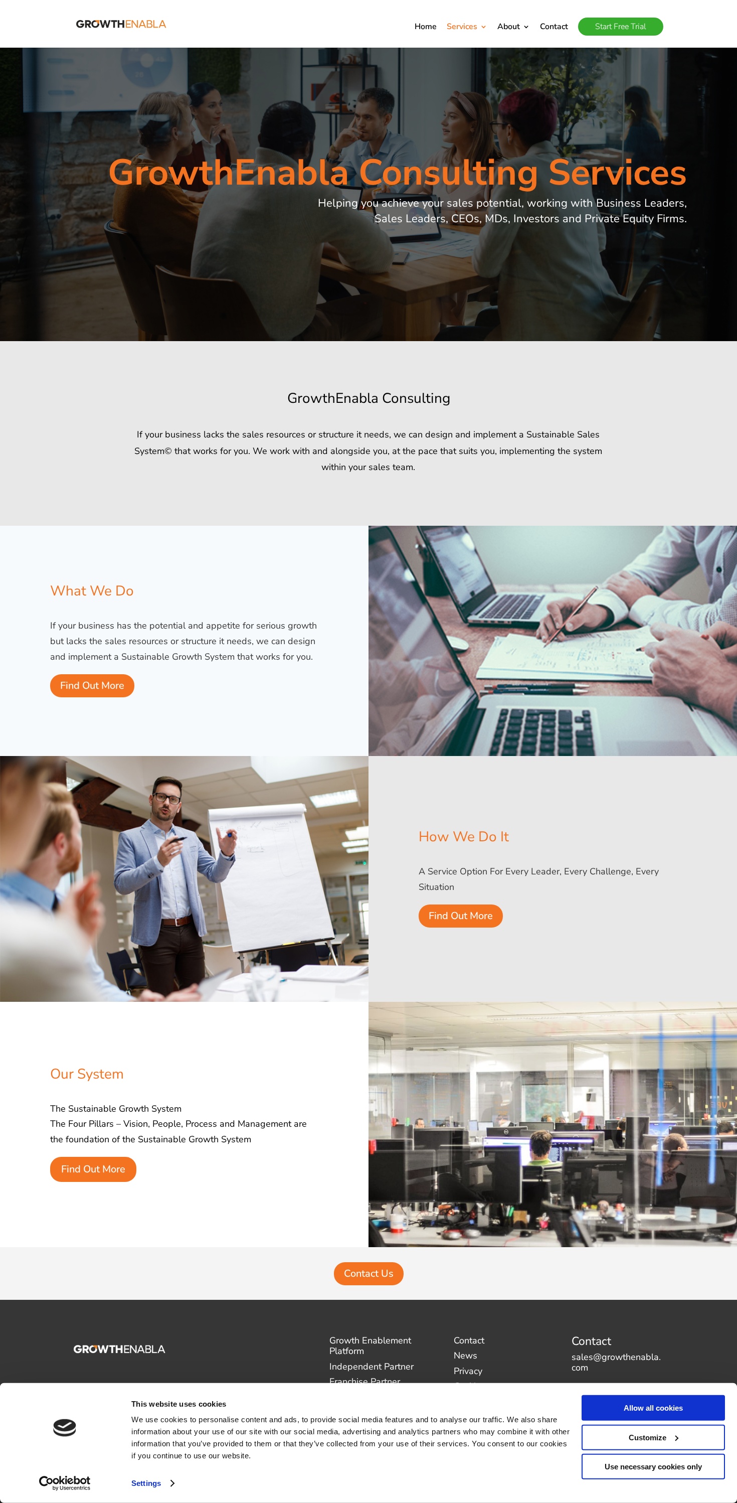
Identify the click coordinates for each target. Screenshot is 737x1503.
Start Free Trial (620, 26)
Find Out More (92, 685)
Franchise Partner (364, 1382)
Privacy (468, 1371)
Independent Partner (371, 1367)
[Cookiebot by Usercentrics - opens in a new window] (65, 1483)
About (508, 27)
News (465, 1355)
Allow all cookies (653, 1408)
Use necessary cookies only (653, 1466)
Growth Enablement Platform (370, 1346)
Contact (554, 27)
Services (462, 27)
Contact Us (369, 1273)
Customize (647, 1437)
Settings (146, 1483)
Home (426, 27)
